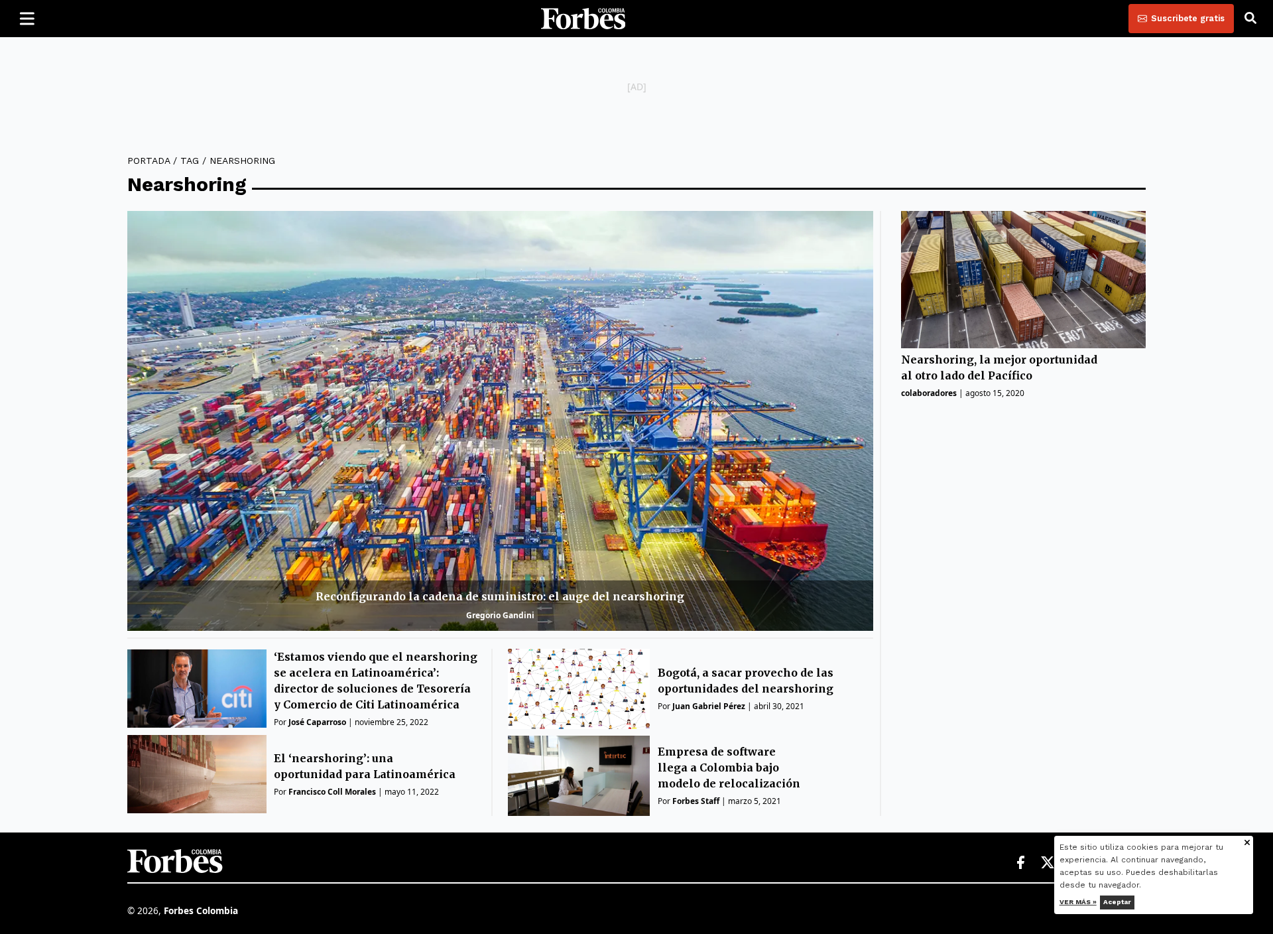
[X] (1048, 863)
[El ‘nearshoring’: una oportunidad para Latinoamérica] (197, 774)
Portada (148, 160)
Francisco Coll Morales (332, 791)
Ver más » (1078, 901)
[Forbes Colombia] (583, 18)
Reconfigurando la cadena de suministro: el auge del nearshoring (500, 596)
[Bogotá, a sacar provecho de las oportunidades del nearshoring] (579, 689)
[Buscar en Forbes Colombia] (1250, 18)
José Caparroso (317, 722)
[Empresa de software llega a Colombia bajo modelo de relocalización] (579, 776)
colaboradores (929, 393)
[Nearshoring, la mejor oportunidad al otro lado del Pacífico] (1023, 279)
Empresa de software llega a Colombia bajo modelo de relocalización (729, 767)
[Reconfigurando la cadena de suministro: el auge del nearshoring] (500, 421)
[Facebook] (1020, 863)
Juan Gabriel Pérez (708, 706)
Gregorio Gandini (500, 615)
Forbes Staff (695, 801)
